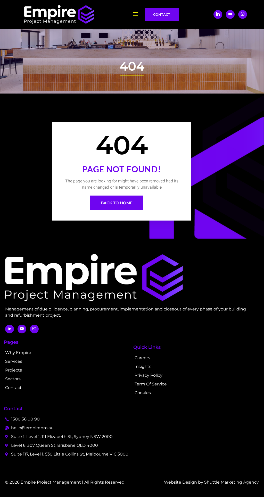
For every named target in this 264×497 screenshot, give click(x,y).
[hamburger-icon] (135, 14)
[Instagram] (242, 14)
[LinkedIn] (217, 14)
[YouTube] (230, 14)
